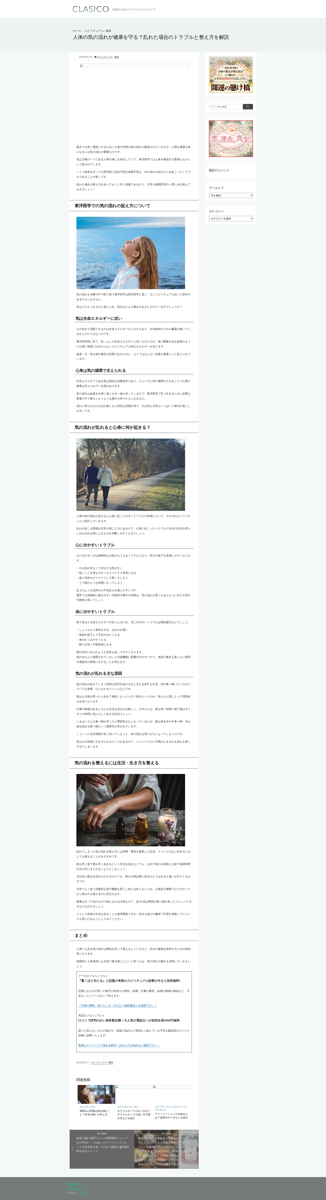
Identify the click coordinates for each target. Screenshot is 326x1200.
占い (137, 1106)
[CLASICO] (90, 9)
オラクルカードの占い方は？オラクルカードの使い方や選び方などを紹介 (133, 1114)
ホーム (77, 30)
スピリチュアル (94, 30)
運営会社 (73, 1184)
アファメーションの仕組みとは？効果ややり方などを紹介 (171, 1115)
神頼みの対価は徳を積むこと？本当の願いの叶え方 (95, 1112)
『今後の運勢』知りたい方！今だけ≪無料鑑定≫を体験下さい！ (117, 1005)
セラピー (176, 1106)
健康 (108, 30)
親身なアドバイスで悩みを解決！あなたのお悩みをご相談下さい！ (119, 1045)
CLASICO (82, 1192)
